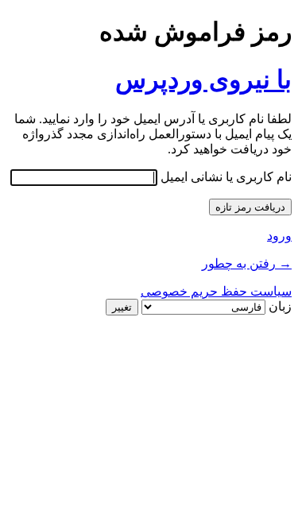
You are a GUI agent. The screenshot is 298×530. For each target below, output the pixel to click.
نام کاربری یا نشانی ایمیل (226, 177)
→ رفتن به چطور (247, 263)
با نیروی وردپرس (203, 79)
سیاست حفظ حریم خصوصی (216, 291)
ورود (279, 235)
